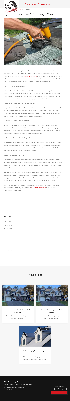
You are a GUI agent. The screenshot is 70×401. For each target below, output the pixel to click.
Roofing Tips (26, 9)
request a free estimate (38, 188)
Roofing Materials (9, 225)
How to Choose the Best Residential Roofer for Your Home (18, 311)
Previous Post (10, 251)
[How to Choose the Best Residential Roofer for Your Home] (18, 295)
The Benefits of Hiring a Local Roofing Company (52, 311)
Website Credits (8, 390)
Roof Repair (7, 222)
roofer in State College (30, 76)
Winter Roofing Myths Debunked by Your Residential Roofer (35, 352)
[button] (59, 393)
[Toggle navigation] (65, 4)
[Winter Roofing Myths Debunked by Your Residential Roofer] (35, 336)
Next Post (61, 251)
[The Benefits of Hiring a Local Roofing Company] (52, 295)
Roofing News (8, 228)
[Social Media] (54, 389)
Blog (18, 382)
